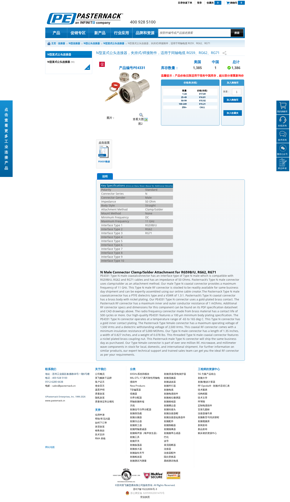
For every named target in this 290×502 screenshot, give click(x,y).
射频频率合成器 (172, 433)
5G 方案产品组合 (207, 374)
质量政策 (100, 393)
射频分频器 (136, 417)
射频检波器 (136, 456)
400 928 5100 (143, 22)
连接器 (167, 449)
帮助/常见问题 (102, 418)
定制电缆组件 (205, 405)
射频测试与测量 (138, 460)
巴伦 (166, 437)
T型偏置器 (135, 389)
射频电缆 (168, 389)
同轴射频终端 (137, 401)
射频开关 (134, 441)
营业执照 (145, 497)
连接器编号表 (205, 413)
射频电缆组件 (171, 393)
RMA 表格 (100, 438)
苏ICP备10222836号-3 (145, 489)
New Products (137, 385)
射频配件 (168, 421)
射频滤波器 (170, 381)
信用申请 (100, 414)
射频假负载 (136, 413)
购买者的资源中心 (207, 433)
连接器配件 (170, 452)
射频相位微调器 (172, 397)
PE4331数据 (104, 161)
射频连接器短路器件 (174, 417)
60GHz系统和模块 (139, 374)
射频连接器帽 (171, 413)
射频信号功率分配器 (140, 409)
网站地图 (50, 447)
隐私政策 (100, 397)
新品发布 (202, 429)
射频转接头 (170, 409)
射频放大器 (136, 449)
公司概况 (100, 374)
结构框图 (202, 393)
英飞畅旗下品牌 (103, 378)
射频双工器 (136, 425)
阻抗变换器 (170, 456)
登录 (199, 2)
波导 (166, 441)
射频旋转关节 (137, 452)
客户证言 (100, 381)
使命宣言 (100, 385)
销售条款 (100, 430)
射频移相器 (170, 401)
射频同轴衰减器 (138, 429)
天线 (132, 405)
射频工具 (134, 437)
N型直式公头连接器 (58, 62)
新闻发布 (202, 425)
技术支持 (100, 434)
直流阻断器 (170, 445)
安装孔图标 (204, 409)
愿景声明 (100, 389)
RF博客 (201, 401)
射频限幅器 (170, 425)
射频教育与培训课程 (208, 417)
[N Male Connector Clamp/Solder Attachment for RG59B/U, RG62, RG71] (127, 88)
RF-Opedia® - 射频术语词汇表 (214, 385)
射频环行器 (170, 385)
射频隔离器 (170, 429)
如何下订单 (101, 422)
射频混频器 (170, 378)
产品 (56, 32)
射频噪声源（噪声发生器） (144, 433)
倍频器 (133, 393)
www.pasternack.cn (55, 400)
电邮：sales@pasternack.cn (60, 385)
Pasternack (85, 18)
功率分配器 (136, 397)
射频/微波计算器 (206, 381)
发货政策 (100, 426)
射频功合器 (136, 421)
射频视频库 (204, 421)
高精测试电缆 (171, 460)
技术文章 (202, 397)
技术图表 (202, 389)
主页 (53, 43)
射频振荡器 (136, 445)
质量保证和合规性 (104, 401)
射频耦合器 (170, 405)
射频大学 (202, 378)
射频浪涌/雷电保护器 (175, 374)
